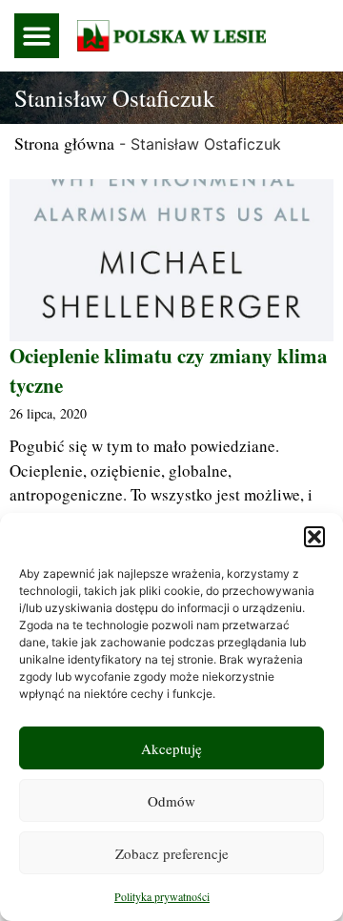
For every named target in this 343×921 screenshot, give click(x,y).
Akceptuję (171, 748)
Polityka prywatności (162, 896)
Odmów (171, 800)
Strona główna (64, 143)
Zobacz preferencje (172, 853)
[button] (314, 536)
